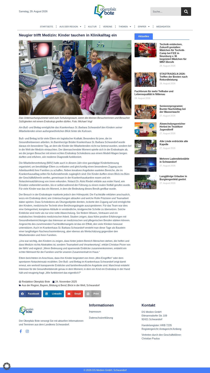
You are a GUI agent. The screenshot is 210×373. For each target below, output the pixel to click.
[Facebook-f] (20, 331)
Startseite (46, 26)
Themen (123, 26)
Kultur (92, 26)
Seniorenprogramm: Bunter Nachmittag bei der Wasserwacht (173, 109)
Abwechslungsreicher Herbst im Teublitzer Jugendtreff (172, 126)
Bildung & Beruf (57, 285)
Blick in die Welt (76, 285)
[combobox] (165, 11)
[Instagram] (27, 331)
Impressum (95, 311)
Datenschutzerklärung (101, 317)
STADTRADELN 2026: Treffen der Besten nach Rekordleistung (174, 77)
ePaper (142, 26)
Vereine (107, 26)
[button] (30, 293)
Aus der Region (68, 26)
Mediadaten (163, 26)
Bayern (44, 285)
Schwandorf (92, 285)
